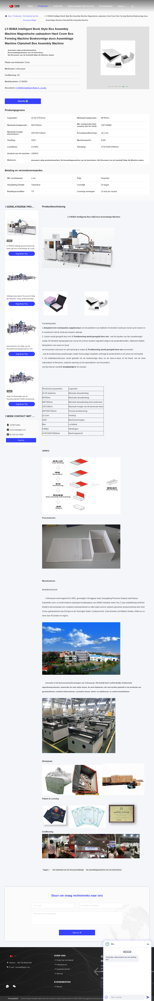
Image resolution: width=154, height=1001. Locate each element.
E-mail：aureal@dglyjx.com (19, 967)
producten (17, 16)
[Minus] (148, 944)
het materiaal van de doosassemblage (68, 870)
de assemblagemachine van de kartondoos (104, 870)
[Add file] (106, 997)
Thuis (30, 6)
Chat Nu (21, 101)
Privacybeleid (13, 998)
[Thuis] (14, 6)
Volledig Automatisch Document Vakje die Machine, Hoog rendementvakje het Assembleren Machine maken (22, 298)
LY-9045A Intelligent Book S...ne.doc (30, 88)
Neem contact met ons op (81, 6)
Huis (9, 16)
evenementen (105, 6)
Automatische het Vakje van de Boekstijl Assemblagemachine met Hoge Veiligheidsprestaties (19, 348)
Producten (43, 6)
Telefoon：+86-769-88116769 (20, 963)
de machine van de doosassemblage (30, 18)
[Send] (148, 997)
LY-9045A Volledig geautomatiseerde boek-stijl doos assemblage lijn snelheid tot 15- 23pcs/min (22, 248)
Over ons (57, 6)
